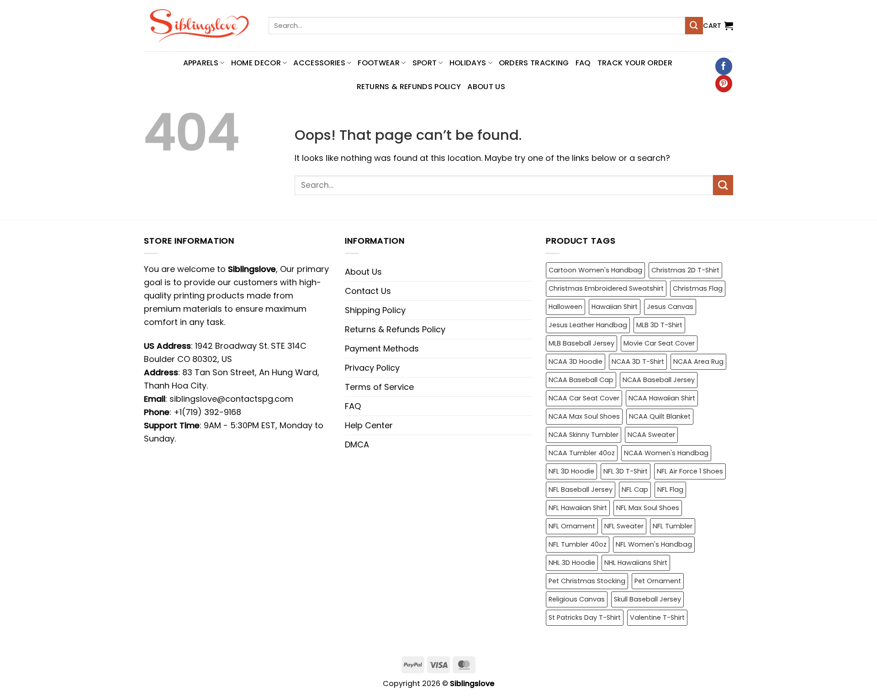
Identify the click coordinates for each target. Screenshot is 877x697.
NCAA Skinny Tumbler (583, 434)
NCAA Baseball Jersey (659, 379)
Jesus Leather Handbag (588, 325)
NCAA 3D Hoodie (575, 361)
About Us (486, 86)
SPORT (424, 63)
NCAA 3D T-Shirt (638, 361)
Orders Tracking (534, 63)
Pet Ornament (657, 580)
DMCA (357, 444)
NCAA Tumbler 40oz (582, 453)
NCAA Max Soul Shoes (584, 416)
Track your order (634, 63)
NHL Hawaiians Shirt (635, 562)
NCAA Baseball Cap (581, 379)
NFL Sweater (624, 526)
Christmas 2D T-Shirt (685, 270)
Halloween (565, 306)
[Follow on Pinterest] (723, 83)
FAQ (583, 63)
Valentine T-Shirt (657, 617)
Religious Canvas (577, 599)
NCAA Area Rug (698, 361)
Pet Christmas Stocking (587, 580)
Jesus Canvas (670, 306)
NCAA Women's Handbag (666, 453)
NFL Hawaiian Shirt (578, 507)
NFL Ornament (572, 526)
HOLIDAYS (467, 63)
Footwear (379, 63)
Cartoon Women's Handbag (595, 270)
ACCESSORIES (319, 63)
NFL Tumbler (672, 526)
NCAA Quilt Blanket (660, 416)
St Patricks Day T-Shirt (585, 617)
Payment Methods (382, 348)
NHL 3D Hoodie (572, 562)
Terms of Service (379, 387)
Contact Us (368, 291)
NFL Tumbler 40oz (578, 544)
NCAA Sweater (651, 434)
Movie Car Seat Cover (659, 343)
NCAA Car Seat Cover (584, 398)
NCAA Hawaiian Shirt (662, 398)
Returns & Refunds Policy (409, 86)
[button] (718, 26)
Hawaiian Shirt (615, 306)
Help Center (369, 425)
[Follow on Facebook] (723, 66)
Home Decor (256, 63)
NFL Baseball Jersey (581, 489)
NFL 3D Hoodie (571, 471)
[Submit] (694, 25)
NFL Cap (635, 489)
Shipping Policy (375, 310)
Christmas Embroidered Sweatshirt (606, 288)
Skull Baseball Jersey (647, 599)
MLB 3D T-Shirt (659, 325)
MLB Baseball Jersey (581, 343)
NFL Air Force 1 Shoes (690, 471)
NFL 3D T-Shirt (625, 471)
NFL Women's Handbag (654, 544)
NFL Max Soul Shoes (647, 507)
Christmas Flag (698, 288)
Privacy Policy (372, 367)
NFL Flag (670, 489)
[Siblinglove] (199, 25)
